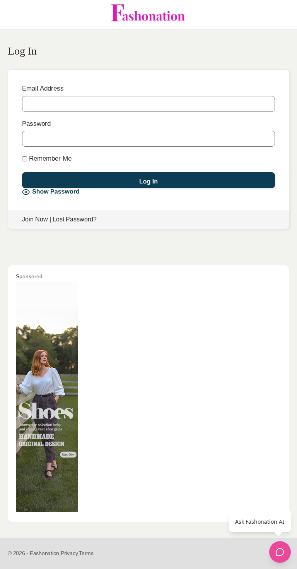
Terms (86, 553)
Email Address (43, 88)
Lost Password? (75, 219)
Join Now (35, 219)
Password (36, 123)
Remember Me (49, 158)
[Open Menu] (12, 15)
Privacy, (70, 553)
